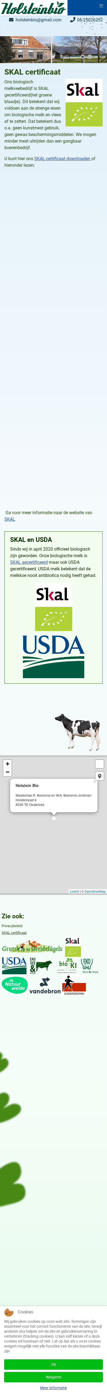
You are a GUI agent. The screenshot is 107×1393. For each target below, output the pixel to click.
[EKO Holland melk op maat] (90, 965)
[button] (90, 49)
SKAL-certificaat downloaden (62, 158)
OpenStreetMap (95, 891)
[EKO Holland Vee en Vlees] (41, 965)
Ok (53, 1364)
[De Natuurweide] (15, 985)
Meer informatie (53, 1388)
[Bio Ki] (67, 965)
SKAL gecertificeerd (29, 562)
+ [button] (7, 763)
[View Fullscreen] (99, 764)
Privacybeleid (12, 926)
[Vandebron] (45, 985)
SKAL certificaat (14, 933)
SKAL (9, 519)
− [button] (7, 772)
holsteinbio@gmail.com (38, 19)
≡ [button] (101, 5)
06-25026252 (90, 19)
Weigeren (53, 1377)
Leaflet (74, 891)
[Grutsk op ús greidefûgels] (32, 946)
